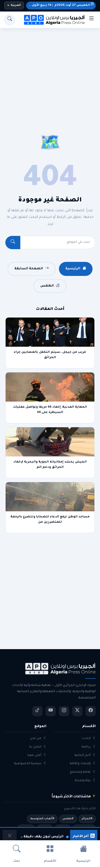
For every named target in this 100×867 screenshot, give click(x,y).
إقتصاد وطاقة (80, 763)
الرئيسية (72, 269)
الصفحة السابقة (28, 269)
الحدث (86, 738)
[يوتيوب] (51, 711)
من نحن (35, 738)
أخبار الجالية (83, 755)
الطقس (47, 286)
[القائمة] (91, 20)
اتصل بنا (35, 747)
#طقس (68, 818)
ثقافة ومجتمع (80, 772)
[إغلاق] (10, 837)
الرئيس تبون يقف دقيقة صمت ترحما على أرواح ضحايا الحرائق (40, 837)
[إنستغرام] (64, 711)
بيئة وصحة (83, 780)
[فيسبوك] (91, 711)
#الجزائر (87, 818)
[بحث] (9, 20)
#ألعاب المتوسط (42, 818)
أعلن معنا (34, 755)
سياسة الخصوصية (27, 763)
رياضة (86, 747)
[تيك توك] (37, 711)
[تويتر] (77, 711)
